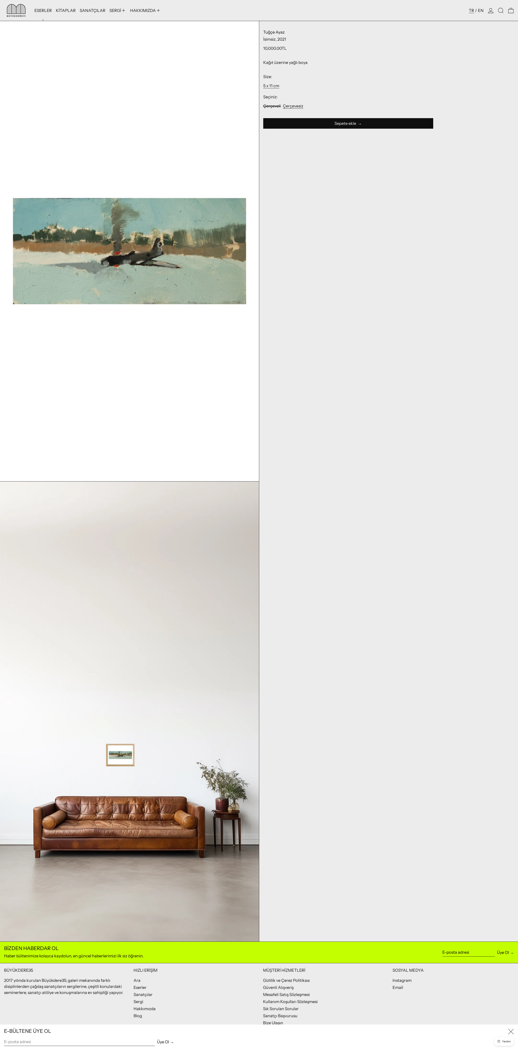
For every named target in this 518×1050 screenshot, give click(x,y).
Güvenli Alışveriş (278, 987)
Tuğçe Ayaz (274, 32)
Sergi (138, 1001)
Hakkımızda (145, 1008)
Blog (138, 1015)
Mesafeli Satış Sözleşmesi (286, 994)
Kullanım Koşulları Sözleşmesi (290, 1001)
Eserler (140, 987)
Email (398, 987)
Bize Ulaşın (273, 1022)
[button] (501, 10)
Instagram (402, 980)
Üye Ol (503, 952)
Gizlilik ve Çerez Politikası (286, 980)
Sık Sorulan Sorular (281, 1008)
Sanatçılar (143, 994)
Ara (137, 980)
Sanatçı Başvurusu (280, 1015)
